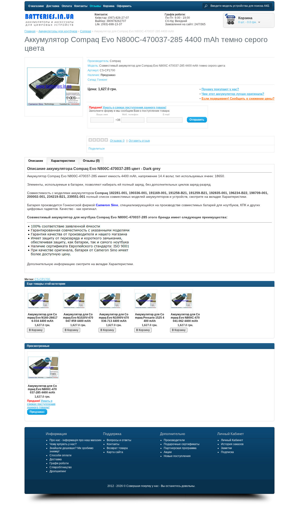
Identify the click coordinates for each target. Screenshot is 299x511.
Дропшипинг (58, 471)
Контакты (80, 6)
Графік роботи (59, 463)
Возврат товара (117, 448)
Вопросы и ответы (119, 440)
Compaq (85, 31)
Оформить (124, 6)
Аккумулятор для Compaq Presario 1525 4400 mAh (149, 318)
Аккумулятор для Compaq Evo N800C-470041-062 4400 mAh (185, 318)
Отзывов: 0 (117, 140)
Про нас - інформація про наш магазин (75, 440)
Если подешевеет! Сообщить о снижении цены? (238, 98)
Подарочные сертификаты (181, 444)
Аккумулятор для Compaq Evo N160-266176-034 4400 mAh (42, 318)
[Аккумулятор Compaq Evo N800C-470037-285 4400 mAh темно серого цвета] (53, 112)
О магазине (36, 6)
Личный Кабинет (232, 440)
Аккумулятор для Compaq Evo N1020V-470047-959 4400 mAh (78, 318)
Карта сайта (115, 452)
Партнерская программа (180, 448)
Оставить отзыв (139, 140)
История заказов (232, 444)
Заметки (226, 448)
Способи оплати (60, 455)
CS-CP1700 (42, 279)
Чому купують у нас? (63, 444)
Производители (174, 440)
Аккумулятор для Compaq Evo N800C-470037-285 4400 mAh (42, 389)
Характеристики (63, 160)
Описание (35, 160)
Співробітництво (61, 467)
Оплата (67, 6)
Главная (30, 31)
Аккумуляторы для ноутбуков (58, 31)
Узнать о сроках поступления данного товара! (134, 107)
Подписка (227, 452)
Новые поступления (177, 456)
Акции (168, 452)
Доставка (52, 6)
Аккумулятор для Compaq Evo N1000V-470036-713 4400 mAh (114, 318)
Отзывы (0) (91, 160)
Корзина (108, 6)
